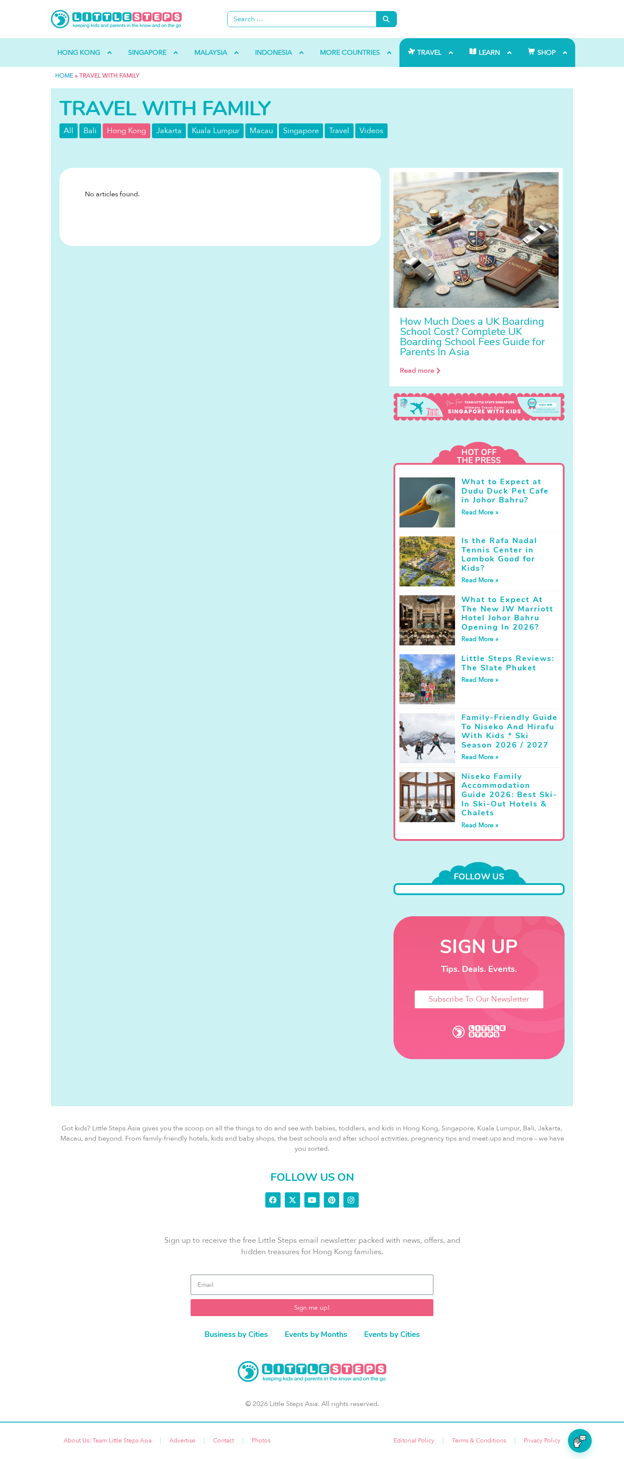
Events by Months (316, 1334)
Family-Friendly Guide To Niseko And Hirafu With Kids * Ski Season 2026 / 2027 (509, 731)
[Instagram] (351, 1200)
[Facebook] (273, 1200)
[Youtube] (312, 1200)
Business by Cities (236, 1334)
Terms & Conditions (479, 1441)
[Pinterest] (331, 1200)
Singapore (301, 131)
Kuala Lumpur (215, 131)
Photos (261, 1441)
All (68, 131)
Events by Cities (392, 1334)
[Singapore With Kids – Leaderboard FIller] (479, 407)
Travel (339, 131)
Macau (261, 131)
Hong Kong (126, 131)
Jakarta (169, 131)
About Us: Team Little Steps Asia (108, 1441)
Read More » (479, 512)
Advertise (182, 1441)
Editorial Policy (414, 1441)
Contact (223, 1441)
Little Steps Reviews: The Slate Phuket (507, 663)
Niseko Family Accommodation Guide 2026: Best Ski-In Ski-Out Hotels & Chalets (509, 794)
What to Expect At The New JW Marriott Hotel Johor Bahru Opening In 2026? (507, 613)
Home (64, 76)
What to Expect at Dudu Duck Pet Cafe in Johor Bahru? (505, 491)
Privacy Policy (542, 1441)
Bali (90, 131)
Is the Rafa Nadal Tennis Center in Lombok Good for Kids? (499, 554)
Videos (371, 131)
